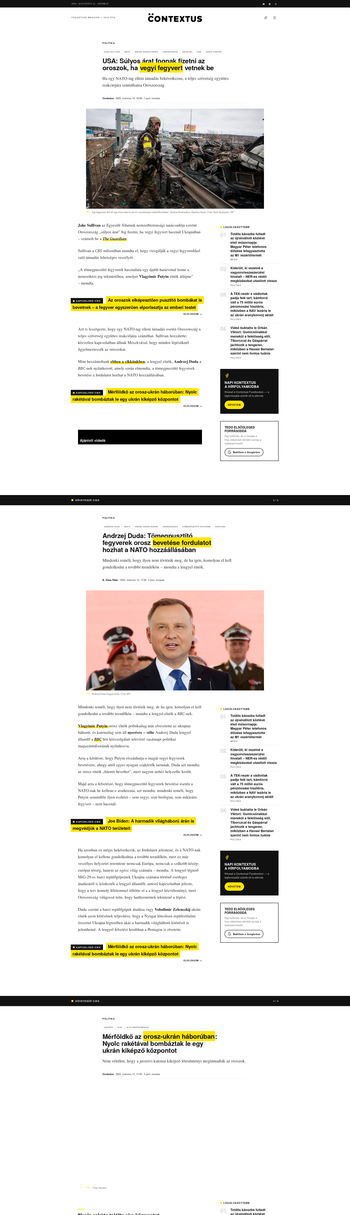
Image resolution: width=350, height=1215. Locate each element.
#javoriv (108, 1027)
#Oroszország (170, 52)
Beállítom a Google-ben (246, 452)
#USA (199, 52)
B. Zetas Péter (110, 580)
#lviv (119, 1027)
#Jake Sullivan (112, 52)
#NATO (127, 52)
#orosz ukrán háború (146, 52)
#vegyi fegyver (214, 52)
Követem (234, 404)
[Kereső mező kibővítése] (266, 17)
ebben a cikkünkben (127, 361)
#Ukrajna (187, 52)
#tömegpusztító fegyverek (196, 526)
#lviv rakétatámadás (138, 1027)
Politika (108, 43)
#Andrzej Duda (112, 526)
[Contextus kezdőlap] (175, 17)
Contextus (108, 98)
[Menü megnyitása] (275, 17)
